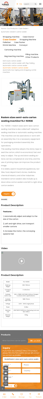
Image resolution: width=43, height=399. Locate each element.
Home (3, 28)
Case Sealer (23, 28)
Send (10, 386)
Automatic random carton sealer (14, 32)
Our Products (12, 28)
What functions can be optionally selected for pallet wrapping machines (14, 340)
